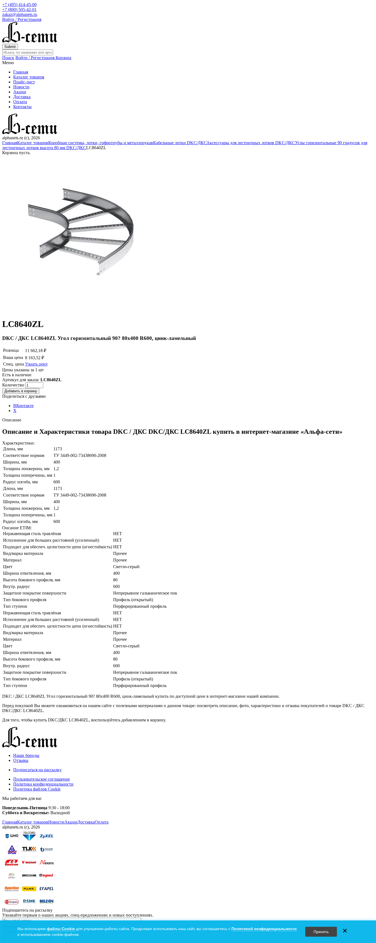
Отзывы (20, 760)
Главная (20, 72)
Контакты (22, 106)
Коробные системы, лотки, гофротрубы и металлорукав (100, 142)
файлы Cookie (61, 928)
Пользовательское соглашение (41, 779)
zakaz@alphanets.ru (19, 14)
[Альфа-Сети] (29, 41)
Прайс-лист (24, 82)
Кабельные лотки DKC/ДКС (179, 142)
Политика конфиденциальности (43, 784)
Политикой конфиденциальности (264, 928)
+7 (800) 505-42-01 (19, 9)
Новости (21, 87)
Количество (13, 385)
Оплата (20, 101)
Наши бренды (26, 755)
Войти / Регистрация (21, 19)
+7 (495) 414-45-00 (19, 4)
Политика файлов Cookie (37, 789)
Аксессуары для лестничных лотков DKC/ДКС (250, 142)
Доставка (22, 96)
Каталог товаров (28, 77)
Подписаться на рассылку (37, 769)
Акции (19, 91)
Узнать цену (36, 364)
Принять (321, 932)
